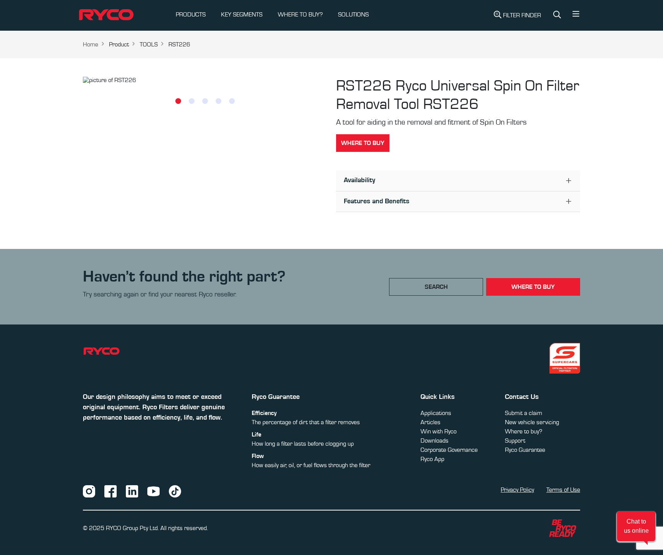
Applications (436, 413)
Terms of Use (563, 490)
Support (515, 441)
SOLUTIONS (353, 15)
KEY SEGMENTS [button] (241, 15)
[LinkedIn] (132, 491)
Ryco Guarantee (525, 450)
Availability (359, 180)
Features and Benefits (376, 201)
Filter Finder (522, 15)
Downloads (435, 441)
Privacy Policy (517, 490)
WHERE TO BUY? (300, 15)
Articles (430, 422)
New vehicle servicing (532, 422)
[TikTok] (175, 491)
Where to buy (362, 143)
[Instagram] (89, 491)
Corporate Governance (449, 450)
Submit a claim (523, 413)
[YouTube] (153, 491)
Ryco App (432, 459)
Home (90, 44)
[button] (576, 16)
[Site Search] (557, 15)
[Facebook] (110, 491)
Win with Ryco (439, 431)
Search (436, 287)
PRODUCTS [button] (191, 15)
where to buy (533, 287)
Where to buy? (523, 431)
